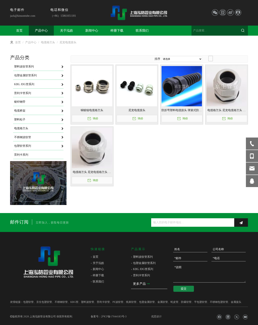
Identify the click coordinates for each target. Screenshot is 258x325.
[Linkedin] (227, 317)
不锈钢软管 (61, 301)
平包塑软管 (200, 301)
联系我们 (98, 281)
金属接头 (236, 301)
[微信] (215, 12)
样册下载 (98, 275)
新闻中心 (98, 269)
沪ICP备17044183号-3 (114, 316)
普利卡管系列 (141, 275)
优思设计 (156, 316)
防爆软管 (186, 301)
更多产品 (140, 283)
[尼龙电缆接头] (137, 85)
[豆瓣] (223, 12)
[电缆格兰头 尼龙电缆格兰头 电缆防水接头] (226, 85)
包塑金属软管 (147, 301)
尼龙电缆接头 (136, 110)
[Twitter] (236, 317)
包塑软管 (28, 301)
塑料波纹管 (87, 301)
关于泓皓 (98, 263)
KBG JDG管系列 (143, 269)
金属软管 (162, 301)
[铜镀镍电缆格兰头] (92, 85)
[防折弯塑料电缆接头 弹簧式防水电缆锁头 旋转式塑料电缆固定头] (181, 85)
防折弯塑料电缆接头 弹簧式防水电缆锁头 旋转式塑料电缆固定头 (181, 110)
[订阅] (241, 222)
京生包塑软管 (44, 301)
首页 (95, 256)
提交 (183, 288)
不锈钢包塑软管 (219, 301)
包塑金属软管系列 (144, 263)
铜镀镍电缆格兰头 (92, 110)
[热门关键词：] (243, 31)
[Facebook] (219, 317)
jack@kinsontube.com (22, 15)
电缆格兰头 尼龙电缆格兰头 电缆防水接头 (226, 110)
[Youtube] (245, 317)
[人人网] (238, 12)
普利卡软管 (103, 301)
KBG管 (74, 301)
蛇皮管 (174, 301)
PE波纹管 (117, 301)
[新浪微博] (230, 12)
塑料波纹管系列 (143, 256)
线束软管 (131, 301)
